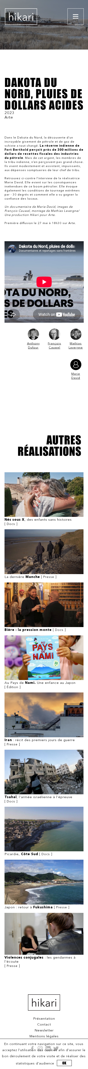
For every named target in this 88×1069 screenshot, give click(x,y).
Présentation (44, 1019)
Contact (44, 1024)
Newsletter (44, 1030)
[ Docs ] (38, 522)
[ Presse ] (31, 577)
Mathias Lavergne (76, 345)
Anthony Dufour (33, 345)
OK (64, 1063)
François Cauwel (54, 345)
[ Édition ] (40, 685)
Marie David (75, 375)
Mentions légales (44, 1036)
